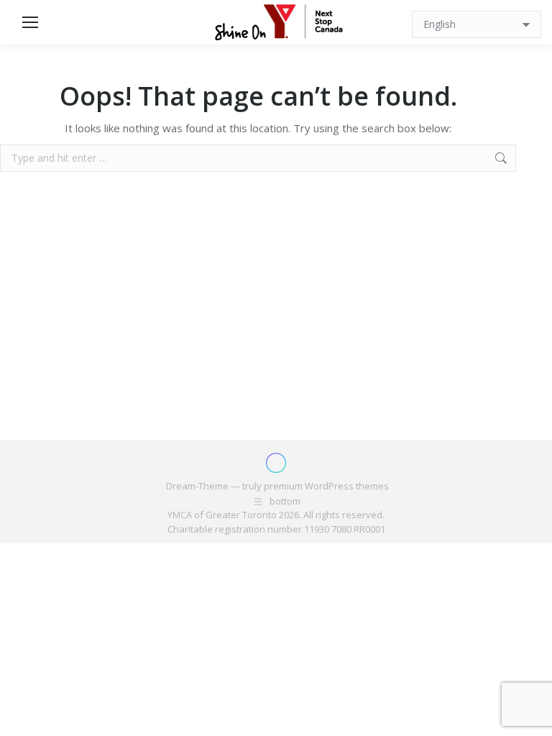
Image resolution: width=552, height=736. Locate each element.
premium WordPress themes (326, 485)
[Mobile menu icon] (30, 22)
